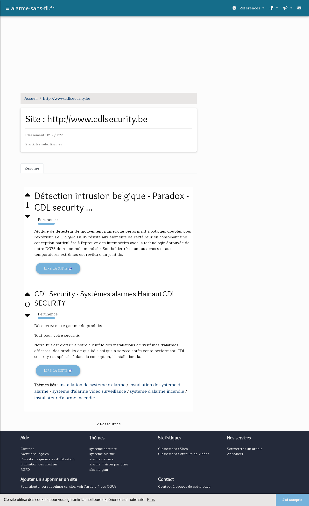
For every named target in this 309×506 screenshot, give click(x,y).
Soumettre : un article (244, 449)
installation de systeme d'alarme (93, 384)
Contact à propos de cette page (184, 486)
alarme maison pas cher (108, 464)
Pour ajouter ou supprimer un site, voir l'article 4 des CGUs (69, 486)
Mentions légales (35, 454)
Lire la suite (56, 268)
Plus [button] (151, 500)
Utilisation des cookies (39, 464)
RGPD (25, 469)
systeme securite (103, 449)
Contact (27, 449)
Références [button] (249, 8)
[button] (273, 8)
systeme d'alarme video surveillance (89, 391)
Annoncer (235, 454)
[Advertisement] (154, 55)
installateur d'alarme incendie (64, 397)
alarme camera (101, 459)
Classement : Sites (173, 449)
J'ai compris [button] (292, 500)
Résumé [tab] (32, 168)
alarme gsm (98, 469)
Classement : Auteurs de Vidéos (183, 454)
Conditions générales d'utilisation (48, 459)
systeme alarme (102, 454)
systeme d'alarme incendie (157, 391)
